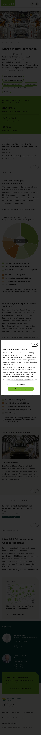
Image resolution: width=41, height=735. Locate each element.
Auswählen (21, 384)
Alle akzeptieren (21, 389)
